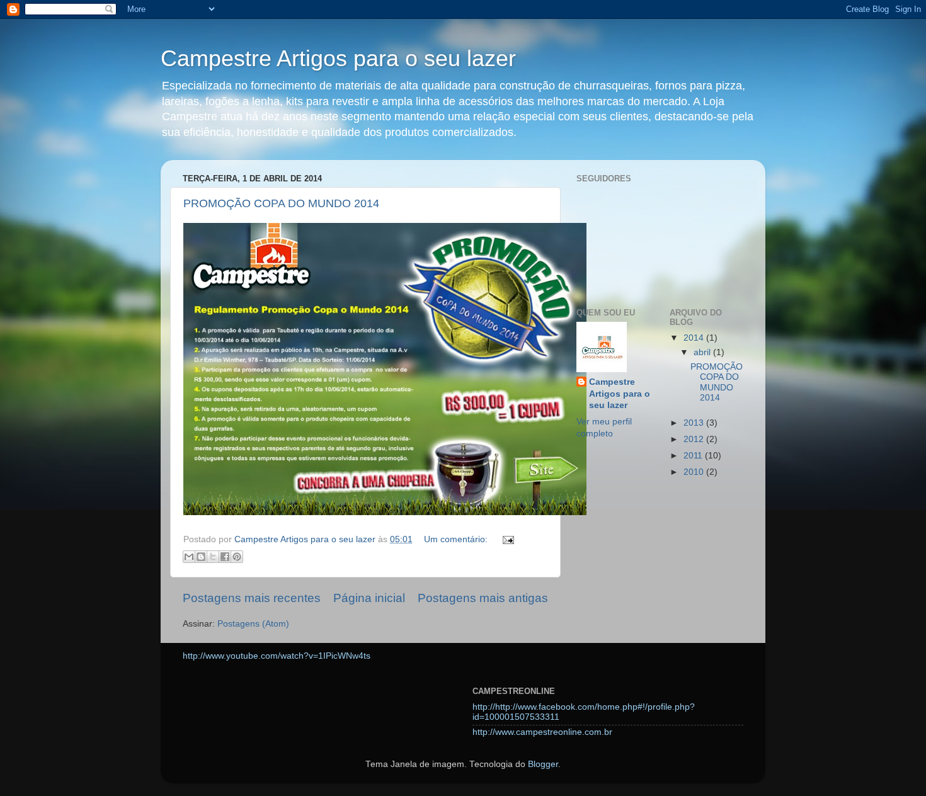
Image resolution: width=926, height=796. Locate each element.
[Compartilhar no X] (213, 556)
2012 (694, 439)
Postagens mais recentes (252, 598)
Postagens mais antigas (483, 598)
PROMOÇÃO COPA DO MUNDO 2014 (281, 203)
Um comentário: (457, 539)
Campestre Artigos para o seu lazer (338, 58)
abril (703, 352)
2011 (694, 455)
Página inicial (369, 598)
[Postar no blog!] (201, 556)
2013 (694, 423)
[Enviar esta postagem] (506, 539)
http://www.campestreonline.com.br (542, 732)
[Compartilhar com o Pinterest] (237, 556)
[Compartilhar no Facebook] (225, 556)
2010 (694, 472)
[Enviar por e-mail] (189, 556)
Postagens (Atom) (253, 623)
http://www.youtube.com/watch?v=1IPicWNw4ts (276, 656)
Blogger (543, 764)
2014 (694, 338)
